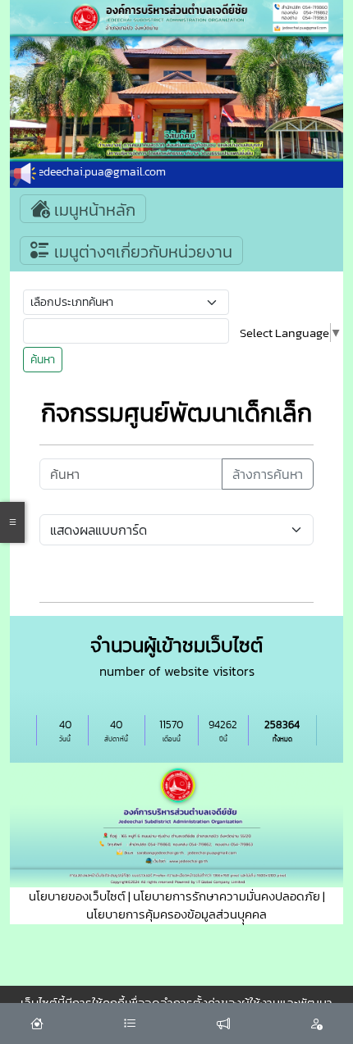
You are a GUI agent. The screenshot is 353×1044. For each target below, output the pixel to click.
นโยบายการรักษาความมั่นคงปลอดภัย (226, 896)
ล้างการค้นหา (267, 474)
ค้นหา (42, 359)
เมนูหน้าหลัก (92, 210)
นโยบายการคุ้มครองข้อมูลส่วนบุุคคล (176, 914)
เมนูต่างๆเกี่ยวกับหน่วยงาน (141, 251)
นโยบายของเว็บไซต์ (77, 896)
